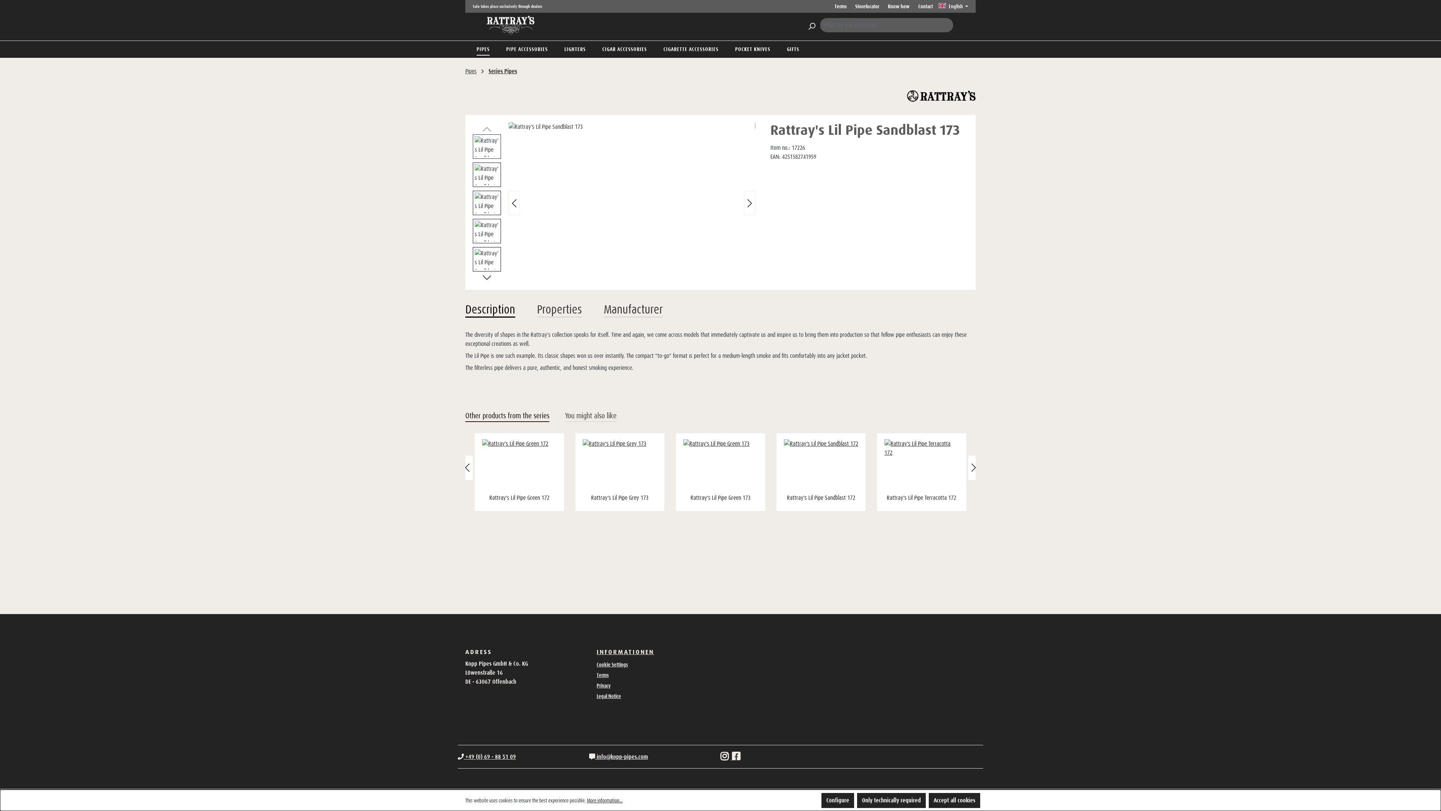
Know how (899, 6)
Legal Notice (609, 696)
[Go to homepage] (510, 25)
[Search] (811, 25)
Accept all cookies (954, 800)
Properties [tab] (559, 309)
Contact (925, 6)
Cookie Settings (612, 665)
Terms (841, 6)
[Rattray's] (941, 96)
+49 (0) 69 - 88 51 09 (490, 756)
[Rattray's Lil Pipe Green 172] (519, 465)
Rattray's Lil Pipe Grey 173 (619, 497)
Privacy (604, 686)
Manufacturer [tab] (633, 309)
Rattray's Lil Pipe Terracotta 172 (921, 497)
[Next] (749, 203)
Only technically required (891, 800)
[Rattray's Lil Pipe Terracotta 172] (921, 465)
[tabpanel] (720, 351)
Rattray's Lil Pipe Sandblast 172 (821, 497)
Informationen (625, 652)
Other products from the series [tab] (507, 416)
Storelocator (867, 6)
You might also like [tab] (591, 416)
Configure (837, 800)
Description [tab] (490, 309)
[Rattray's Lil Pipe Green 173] (720, 465)
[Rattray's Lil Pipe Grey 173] (620, 465)
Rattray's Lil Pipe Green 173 (720, 497)
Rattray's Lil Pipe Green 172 (519, 497)
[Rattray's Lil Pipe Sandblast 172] (821, 465)
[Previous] (514, 203)
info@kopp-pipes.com (621, 756)
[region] (614, 203)
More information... (605, 800)
